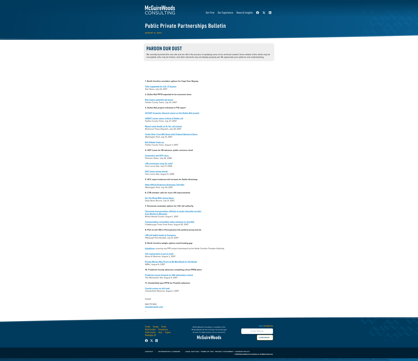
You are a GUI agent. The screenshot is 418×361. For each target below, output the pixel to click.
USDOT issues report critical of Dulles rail (164, 118)
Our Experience (225, 12)
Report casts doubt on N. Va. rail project (163, 126)
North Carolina (150, 329)
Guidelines (150, 248)
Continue (264, 337)
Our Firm (210, 12)
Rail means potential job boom (159, 99)
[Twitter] (152, 341)
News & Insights (244, 12)
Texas (160, 332)
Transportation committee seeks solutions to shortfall (169, 221)
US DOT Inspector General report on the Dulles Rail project (172, 113)
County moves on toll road (157, 288)
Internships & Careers (169, 352)
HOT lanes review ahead (156, 171)
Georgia (155, 326)
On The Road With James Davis (159, 198)
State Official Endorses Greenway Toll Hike (164, 184)
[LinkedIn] (156, 341)
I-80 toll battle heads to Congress (160, 235)
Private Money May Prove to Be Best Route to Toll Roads (171, 261)
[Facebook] (147, 341)
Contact (149, 352)
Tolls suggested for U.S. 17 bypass (160, 86)
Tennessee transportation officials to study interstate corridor (173, 211)
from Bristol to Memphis (156, 213)
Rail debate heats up (154, 142)
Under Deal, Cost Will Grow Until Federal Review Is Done (171, 134)
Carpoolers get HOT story (157, 155)
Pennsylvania (163, 329)
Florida (147, 326)
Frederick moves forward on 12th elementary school (169, 275)
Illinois (163, 326)
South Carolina (150, 332)
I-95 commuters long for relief (159, 163)
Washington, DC (150, 335)
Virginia (167, 332)
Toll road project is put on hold (159, 253)
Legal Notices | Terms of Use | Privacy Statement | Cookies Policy (217, 352)
